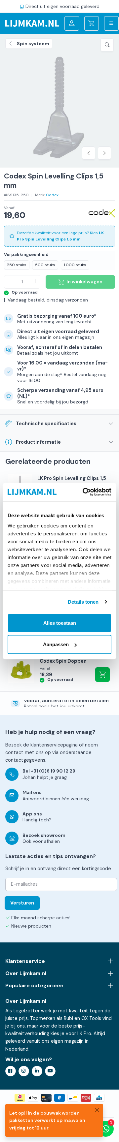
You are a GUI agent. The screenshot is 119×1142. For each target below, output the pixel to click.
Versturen (22, 903)
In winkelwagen (102, 674)
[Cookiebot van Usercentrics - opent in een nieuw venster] (84, 492)
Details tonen (83, 602)
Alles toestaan (59, 622)
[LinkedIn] (37, 1071)
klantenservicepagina (54, 745)
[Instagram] (24, 1071)
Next (104, 153)
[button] (107, 44)
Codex (52, 195)
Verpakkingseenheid (26, 254)
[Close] (97, 1110)
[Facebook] (10, 1071)
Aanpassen (56, 644)
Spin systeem (33, 44)
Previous (88, 153)
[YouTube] (50, 1071)
